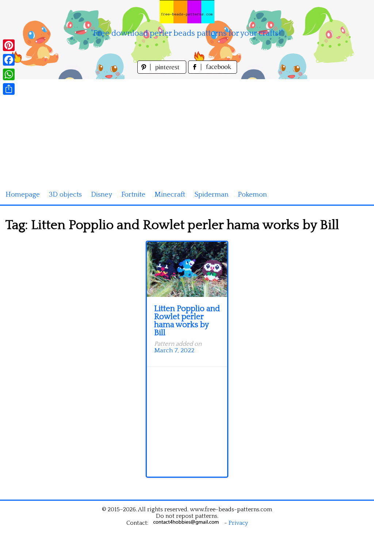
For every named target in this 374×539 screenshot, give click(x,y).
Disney (101, 194)
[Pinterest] (8, 45)
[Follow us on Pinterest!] (162, 71)
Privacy (238, 523)
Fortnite (133, 194)
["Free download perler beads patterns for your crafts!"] (187, 11)
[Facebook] (8, 60)
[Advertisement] (187, 130)
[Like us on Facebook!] (212, 71)
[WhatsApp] (8, 74)
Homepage (22, 194)
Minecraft (169, 194)
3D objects (65, 194)
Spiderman (211, 194)
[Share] (8, 89)
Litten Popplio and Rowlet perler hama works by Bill (187, 320)
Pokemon (252, 194)
